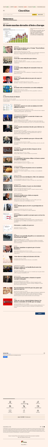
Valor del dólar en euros (41, 6)
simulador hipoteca (24, 403)
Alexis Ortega (16, 227)
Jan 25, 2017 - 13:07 (25, 161)
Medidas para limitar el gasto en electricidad (27, 186)
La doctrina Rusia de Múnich (11, 96)
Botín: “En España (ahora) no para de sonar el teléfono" (27, 79)
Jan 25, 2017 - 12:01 (28, 209)
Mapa (19, 437)
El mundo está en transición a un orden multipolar (28, 87)
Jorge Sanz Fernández (17, 239)
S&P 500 (12, 6)
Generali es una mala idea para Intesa (25, 58)
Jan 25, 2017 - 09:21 (24, 281)
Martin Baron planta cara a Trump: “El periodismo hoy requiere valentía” (29, 49)
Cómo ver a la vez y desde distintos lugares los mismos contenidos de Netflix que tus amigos (28, 301)
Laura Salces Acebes (17, 281)
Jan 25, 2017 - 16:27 (26, 51)
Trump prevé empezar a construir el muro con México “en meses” (28, 117)
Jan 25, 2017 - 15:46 (23, 89)
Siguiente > (40, 313)
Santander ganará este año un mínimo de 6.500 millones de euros (28, 106)
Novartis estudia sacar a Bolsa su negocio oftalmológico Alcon (26, 196)
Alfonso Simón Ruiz (17, 198)
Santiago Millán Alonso (18, 209)
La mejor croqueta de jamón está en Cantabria (28, 167)
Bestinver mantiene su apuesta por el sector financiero (27, 248)
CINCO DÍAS (15, 291)
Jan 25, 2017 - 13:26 (25, 152)
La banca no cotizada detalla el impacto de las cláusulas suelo (27, 149)
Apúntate (5, 356)
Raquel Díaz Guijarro (17, 218)
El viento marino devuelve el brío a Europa (23, 25)
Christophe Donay (17, 89)
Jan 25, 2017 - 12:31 (27, 188)
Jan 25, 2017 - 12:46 (28, 179)
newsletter (5, 353)
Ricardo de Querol (17, 51)
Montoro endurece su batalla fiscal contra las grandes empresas (27, 268)
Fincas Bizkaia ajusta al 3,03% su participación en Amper (28, 206)
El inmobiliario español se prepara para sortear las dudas (29, 216)
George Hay (16, 71)
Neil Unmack (16, 60)
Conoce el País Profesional (24, 417)
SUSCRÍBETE (34, 14)
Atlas (15, 258)
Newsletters (23, 437)
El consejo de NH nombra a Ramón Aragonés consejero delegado (27, 278)
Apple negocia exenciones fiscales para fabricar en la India (29, 127)
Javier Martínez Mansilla (18, 179)
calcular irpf (10, 403)
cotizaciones (10, 412)
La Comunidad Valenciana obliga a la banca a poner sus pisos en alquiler (29, 159)
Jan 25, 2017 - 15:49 (29, 81)
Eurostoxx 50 (30, 6)
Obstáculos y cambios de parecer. (24, 225)
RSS (20, 437)
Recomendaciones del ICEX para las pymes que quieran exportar (28, 288)
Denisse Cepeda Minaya (34, 28)
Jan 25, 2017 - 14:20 (22, 130)
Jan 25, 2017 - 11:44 (27, 218)
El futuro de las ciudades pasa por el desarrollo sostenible (28, 139)
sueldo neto (38, 403)
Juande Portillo (16, 152)
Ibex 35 (4, 6)
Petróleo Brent (21, 6)
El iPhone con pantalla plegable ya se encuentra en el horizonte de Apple (29, 236)
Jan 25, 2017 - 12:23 (24, 198)
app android (38, 412)
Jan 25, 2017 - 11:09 (22, 227)
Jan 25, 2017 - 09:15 (23, 291)
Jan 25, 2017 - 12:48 (24, 169)
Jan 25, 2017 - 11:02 (25, 239)
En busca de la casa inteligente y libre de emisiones (29, 177)
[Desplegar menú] (4, 10)
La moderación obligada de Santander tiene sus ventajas (28, 68)
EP (14, 161)
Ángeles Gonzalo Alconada (18, 81)
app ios (24, 412)
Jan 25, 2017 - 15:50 (22, 60)
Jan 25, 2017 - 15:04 (29, 109)
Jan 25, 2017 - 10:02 (20, 270)
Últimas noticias (27, 437)
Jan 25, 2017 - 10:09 (22, 258)
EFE (14, 130)
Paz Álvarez (16, 169)
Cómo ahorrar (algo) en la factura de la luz (27, 256)
